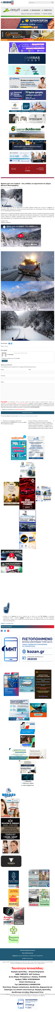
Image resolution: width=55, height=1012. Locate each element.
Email (30, 369)
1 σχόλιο (20, 187)
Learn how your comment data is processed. (28, 416)
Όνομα (2, 369)
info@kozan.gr (27, 958)
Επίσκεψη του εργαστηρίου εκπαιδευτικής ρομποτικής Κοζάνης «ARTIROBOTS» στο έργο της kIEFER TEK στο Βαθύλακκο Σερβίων (13, 422)
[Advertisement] (27, 590)
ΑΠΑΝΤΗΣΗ (4, 360)
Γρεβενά (6, 346)
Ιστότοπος (3, 375)
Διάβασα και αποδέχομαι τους (13, 409)
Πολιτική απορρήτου (12, 403)
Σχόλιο (2, 382)
